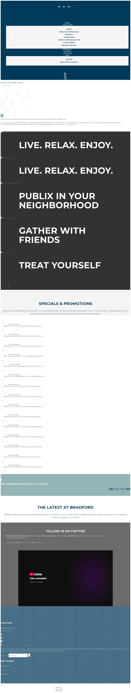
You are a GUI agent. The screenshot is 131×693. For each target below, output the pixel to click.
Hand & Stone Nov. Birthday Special (25, 380)
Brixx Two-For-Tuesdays (18, 370)
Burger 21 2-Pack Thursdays (20, 330)
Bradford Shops (15, 324)
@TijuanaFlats (62, 536)
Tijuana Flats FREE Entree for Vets (24, 360)
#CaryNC (88, 536)
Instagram (63, 517)
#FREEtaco (37, 536)
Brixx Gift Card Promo (17, 350)
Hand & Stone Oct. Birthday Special (25, 451)
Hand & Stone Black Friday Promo (24, 320)
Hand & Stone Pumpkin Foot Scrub (24, 390)
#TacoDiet (80, 536)
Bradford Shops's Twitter (25, 542)
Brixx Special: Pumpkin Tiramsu (22, 461)
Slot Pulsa (59, 691)
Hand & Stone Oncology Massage (23, 400)
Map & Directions (119, 489)
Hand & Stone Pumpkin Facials (22, 441)
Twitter (54, 517)
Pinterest (75, 517)
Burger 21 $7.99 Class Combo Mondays (25, 340)
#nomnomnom (98, 536)
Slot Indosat (59, 689)
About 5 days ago (10, 542)
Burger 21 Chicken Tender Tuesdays (25, 421)
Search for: (4, 655)
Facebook (122, 514)
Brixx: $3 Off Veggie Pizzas (19, 410)
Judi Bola (58, 687)
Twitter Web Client (38, 542)
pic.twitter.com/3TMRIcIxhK (16, 538)
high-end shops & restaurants (75, 311)
